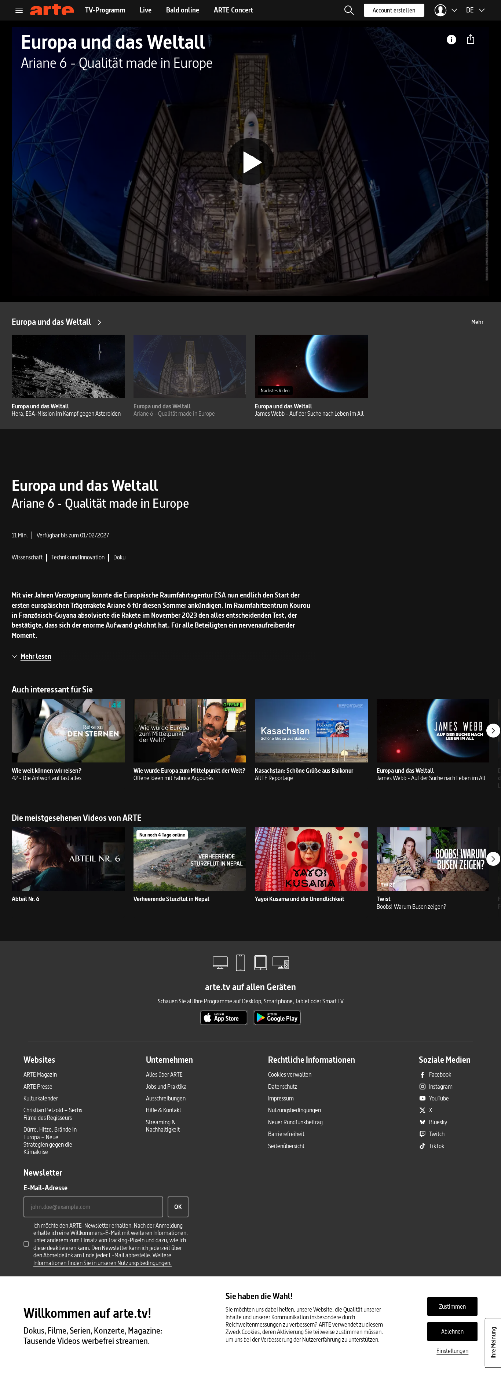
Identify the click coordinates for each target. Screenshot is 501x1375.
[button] (349, 10)
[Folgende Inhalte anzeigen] (493, 730)
